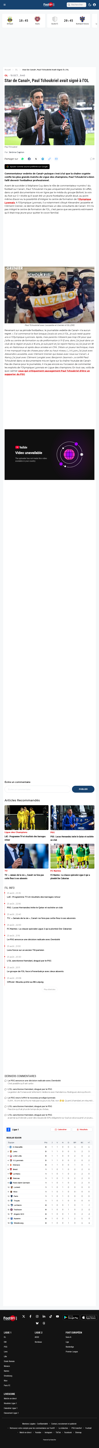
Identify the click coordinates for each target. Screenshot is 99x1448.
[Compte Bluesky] (37, 1323)
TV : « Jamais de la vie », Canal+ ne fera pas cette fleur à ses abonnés (41, 918)
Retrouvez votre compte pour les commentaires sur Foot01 (32, 1428)
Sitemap (78, 1432)
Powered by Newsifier (49, 1440)
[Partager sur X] (36, 158)
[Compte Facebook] (30, 1316)
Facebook (68, 1432)
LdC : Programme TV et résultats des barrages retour (33, 897)
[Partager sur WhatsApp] (22, 158)
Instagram (48, 1432)
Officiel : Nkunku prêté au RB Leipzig (25, 982)
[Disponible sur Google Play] (71, 1317)
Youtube (38, 1432)
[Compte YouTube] (57, 1316)
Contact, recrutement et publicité (64, 1424)
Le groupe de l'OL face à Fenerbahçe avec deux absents (35, 971)
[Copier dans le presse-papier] (49, 158)
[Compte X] (23, 1316)
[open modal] (94, 4)
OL (6, 75)
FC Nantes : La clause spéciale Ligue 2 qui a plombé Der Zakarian (39, 929)
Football (88, 1428)
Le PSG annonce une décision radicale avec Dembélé (33, 939)
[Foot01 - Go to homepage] (11, 1320)
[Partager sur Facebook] (29, 158)
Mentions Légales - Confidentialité (35, 1424)
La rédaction (63, 1428)
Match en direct (26, 1432)
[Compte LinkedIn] (43, 1316)
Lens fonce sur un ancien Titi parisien (25, 950)
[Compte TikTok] (50, 1316)
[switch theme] (90, 4)
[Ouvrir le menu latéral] (4, 4)
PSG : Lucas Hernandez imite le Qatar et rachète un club (35, 907)
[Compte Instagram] (37, 1316)
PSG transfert (76, 1428)
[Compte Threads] (43, 1323)
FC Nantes (55, 871)
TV (6, 871)
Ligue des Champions (16, 832)
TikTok (58, 1432)
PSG (52, 832)
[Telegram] (42, 158)
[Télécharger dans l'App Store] (89, 1317)
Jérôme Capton (16, 152)
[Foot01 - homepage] (49, 4)
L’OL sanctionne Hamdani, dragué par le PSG (29, 961)
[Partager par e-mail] (56, 158)
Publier (83, 789)
